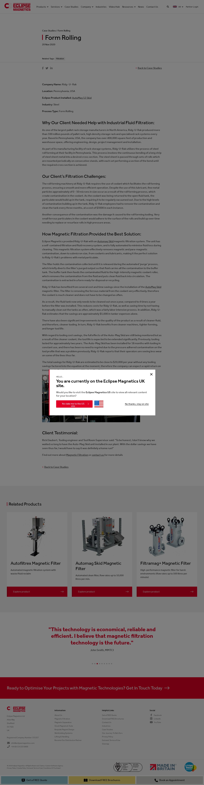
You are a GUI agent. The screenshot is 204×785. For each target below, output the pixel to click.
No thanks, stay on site (137, 404)
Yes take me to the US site (73, 404)
